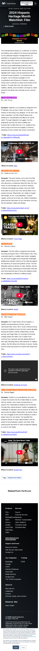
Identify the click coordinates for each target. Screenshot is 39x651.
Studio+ (8, 525)
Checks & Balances (12, 569)
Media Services (10, 574)
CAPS (7, 567)
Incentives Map (20, 527)
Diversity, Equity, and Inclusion (15, 596)
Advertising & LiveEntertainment (12, 538)
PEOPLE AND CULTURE (22, 8)
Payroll (17, 512)
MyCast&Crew (10, 517)
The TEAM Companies (13, 579)
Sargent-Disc (9, 577)
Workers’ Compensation (23, 520)
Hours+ (8, 522)
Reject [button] (23, 647)
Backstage (9, 562)
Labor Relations (20, 522)
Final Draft (9, 527)
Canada (8, 564)
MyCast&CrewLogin (26, 3)
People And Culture (14, 478)
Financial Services (21, 515)
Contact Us (9, 552)
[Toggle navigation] (35, 3)
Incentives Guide (20, 525)
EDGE (23, 562)
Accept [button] (16, 647)
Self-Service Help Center (14, 550)
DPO (7, 515)
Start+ (7, 520)
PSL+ (7, 512)
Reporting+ (9, 530)
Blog (15, 602)
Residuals (18, 517)
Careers (8, 594)
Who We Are (9, 588)
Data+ (7, 532)
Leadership (9, 591)
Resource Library (11, 547)
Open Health (9, 605)
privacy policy (32, 636)
